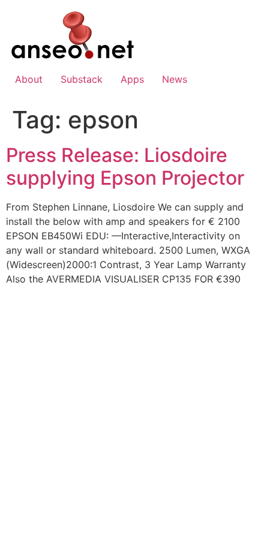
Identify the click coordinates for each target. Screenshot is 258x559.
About (29, 79)
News (174, 79)
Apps (132, 79)
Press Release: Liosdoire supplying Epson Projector (125, 166)
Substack (82, 79)
